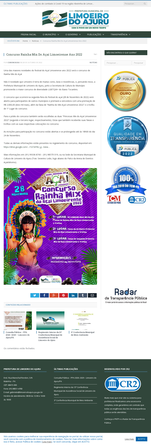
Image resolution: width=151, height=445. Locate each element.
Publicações (94, 34)
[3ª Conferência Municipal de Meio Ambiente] (83, 320)
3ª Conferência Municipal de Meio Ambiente (82, 333)
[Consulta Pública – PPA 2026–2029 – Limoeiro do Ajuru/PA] (18, 320)
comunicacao (14, 62)
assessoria (136, 401)
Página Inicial (28, 34)
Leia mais (46, 441)
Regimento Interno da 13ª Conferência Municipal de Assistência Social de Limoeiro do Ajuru (50, 336)
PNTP (116, 419)
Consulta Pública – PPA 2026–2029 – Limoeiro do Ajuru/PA (18, 335)
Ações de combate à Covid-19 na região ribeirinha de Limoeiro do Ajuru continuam (65, 3)
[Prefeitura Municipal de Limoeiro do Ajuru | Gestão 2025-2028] (75, 18)
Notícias (93, 62)
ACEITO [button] (141, 438)
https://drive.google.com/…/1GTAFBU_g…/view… (27, 147)
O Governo (71, 34)
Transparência (119, 34)
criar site (122, 397)
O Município (49, 34)
